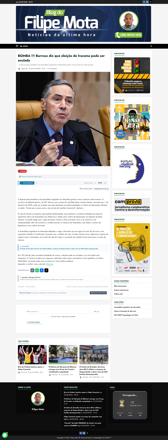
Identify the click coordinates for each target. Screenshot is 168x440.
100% (100, 183)
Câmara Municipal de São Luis (125, 311)
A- (95, 183)
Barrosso (50, 264)
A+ (105, 183)
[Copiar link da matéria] (32, 270)
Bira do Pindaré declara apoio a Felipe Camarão (31, 368)
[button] (17, 46)
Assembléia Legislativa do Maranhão (127, 307)
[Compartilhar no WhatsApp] (37, 270)
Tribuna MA (118, 294)
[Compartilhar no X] (46, 270)
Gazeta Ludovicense (121, 290)
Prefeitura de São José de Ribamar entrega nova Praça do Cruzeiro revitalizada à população (63, 369)
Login (97, 311)
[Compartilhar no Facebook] (42, 270)
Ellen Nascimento (120, 286)
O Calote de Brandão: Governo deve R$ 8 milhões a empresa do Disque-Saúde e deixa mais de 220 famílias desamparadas (59, 249)
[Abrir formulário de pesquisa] (151, 46)
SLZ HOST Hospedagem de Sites (126, 315)
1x (36, 183)
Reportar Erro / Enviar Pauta (98, 292)
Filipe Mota (24, 69)
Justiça (23, 171)
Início (25, 46)
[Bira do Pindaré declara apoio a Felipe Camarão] (32, 354)
